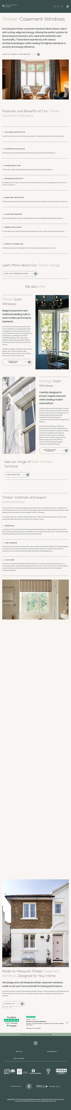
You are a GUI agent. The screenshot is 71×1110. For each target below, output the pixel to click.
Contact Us (9, 1003)
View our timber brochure (16, 273)
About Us (19, 1051)
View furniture (13, 474)
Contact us (11, 642)
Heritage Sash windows (49, 450)
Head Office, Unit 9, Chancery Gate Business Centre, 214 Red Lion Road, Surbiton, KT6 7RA (35, 1099)
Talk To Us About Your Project (16, 54)
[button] (67, 6)
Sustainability (52, 1051)
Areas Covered (18, 1058)
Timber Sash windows (12, 362)
